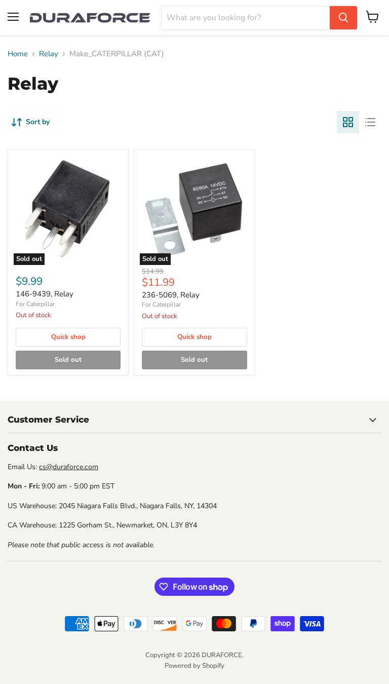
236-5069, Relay (171, 295)
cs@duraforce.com (68, 467)
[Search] (343, 17)
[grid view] (348, 122)
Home (18, 54)
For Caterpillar (35, 304)
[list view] (370, 122)
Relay (48, 54)
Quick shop (68, 336)
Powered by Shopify (194, 665)
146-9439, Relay (44, 294)
